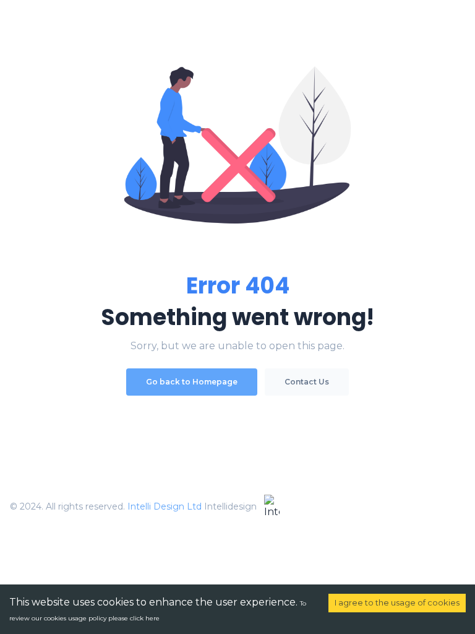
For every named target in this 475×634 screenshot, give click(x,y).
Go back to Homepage (192, 381)
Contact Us (307, 381)
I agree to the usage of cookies (397, 602)
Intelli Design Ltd (164, 506)
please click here (134, 618)
